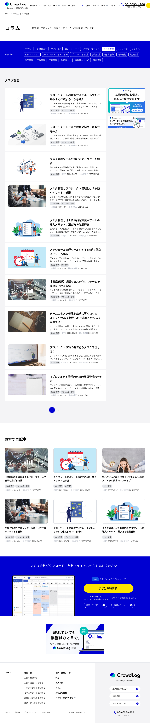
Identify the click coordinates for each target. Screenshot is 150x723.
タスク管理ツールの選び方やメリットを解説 (75, 161)
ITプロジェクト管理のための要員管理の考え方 (76, 378)
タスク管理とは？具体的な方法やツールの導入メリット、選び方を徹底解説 (75, 222)
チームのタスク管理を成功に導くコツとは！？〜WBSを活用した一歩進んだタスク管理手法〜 (75, 318)
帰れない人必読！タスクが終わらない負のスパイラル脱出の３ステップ (123, 479)
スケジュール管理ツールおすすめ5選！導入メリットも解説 (75, 251)
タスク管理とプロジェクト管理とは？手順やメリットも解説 (75, 190)
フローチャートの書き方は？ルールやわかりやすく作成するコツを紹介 (75, 97)
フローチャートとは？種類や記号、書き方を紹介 (75, 129)
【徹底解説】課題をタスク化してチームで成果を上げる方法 (75, 283)
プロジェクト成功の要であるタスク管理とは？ (75, 349)
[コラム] (80, 5)
